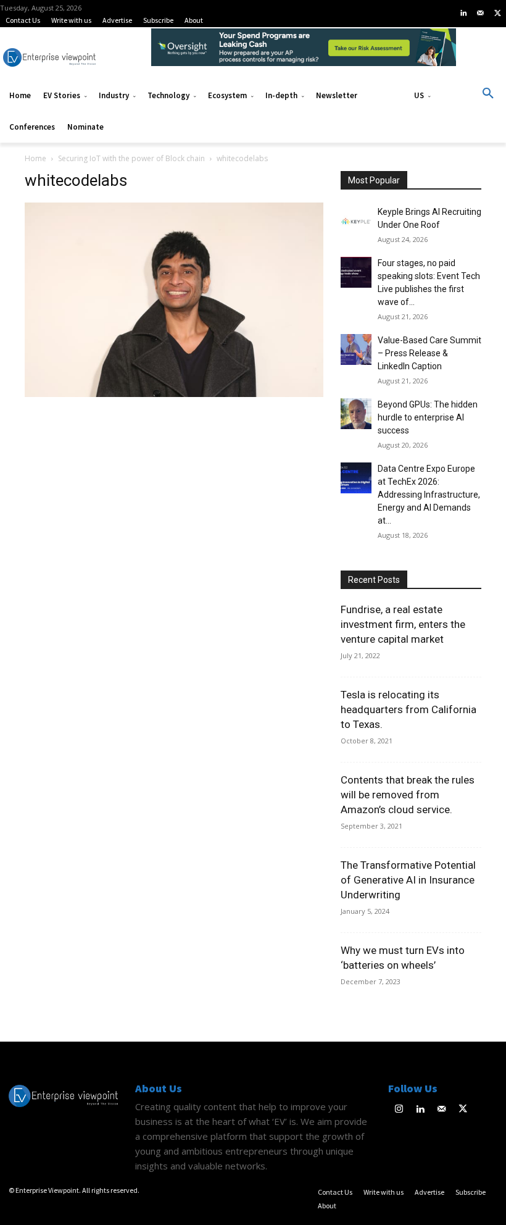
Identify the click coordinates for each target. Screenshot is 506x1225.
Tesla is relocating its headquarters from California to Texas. (408, 709)
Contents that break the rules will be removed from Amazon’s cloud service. (408, 795)
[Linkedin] (463, 13)
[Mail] (480, 13)
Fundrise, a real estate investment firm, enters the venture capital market (403, 624)
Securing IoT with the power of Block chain (131, 158)
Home (35, 158)
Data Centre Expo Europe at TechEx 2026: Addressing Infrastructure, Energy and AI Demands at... (429, 494)
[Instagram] (399, 1110)
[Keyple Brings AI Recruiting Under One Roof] (356, 221)
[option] (303, 53)
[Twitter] (497, 13)
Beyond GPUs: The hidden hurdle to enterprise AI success (428, 417)
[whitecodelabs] (174, 393)
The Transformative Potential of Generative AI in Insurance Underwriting (408, 880)
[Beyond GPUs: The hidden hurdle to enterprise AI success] (356, 413)
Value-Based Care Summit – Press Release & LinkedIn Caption (429, 353)
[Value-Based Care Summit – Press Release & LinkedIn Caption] (356, 349)
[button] (488, 94)
